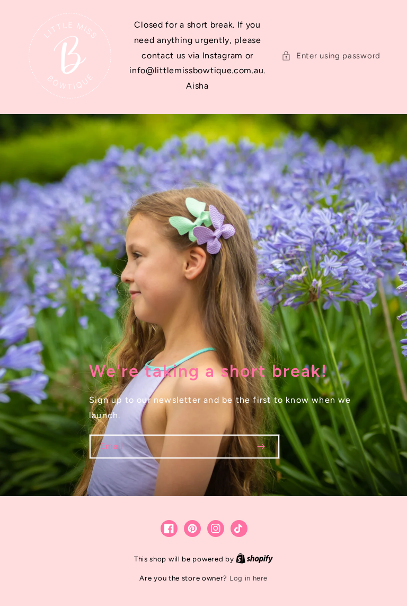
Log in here (248, 578)
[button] (331, 56)
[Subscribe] (260, 446)
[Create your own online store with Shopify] (254, 559)
